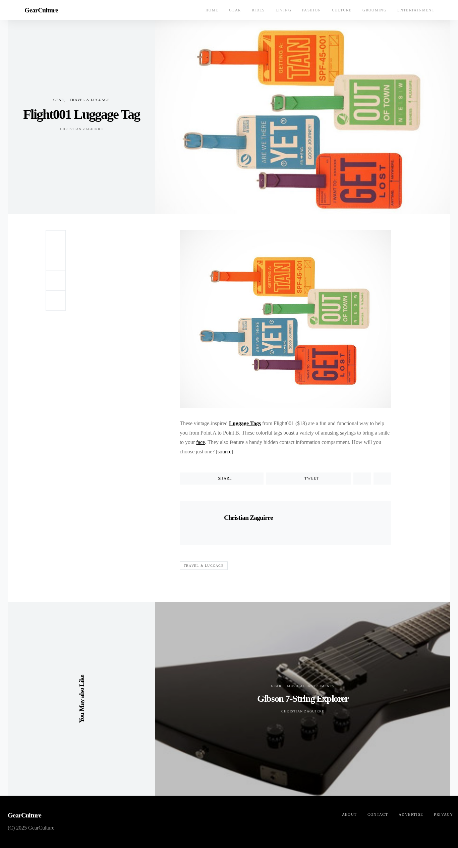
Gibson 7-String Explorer (302, 698)
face (200, 442)
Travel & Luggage (90, 100)
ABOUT (349, 814)
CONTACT (377, 814)
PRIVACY (443, 814)
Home (212, 10)
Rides (258, 10)
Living (283, 10)
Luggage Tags (245, 423)
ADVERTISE (411, 814)
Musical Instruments (311, 686)
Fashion (311, 10)
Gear (235, 10)
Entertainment (416, 10)
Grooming (374, 10)
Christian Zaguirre (81, 129)
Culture (342, 10)
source (224, 451)
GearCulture (41, 10)
